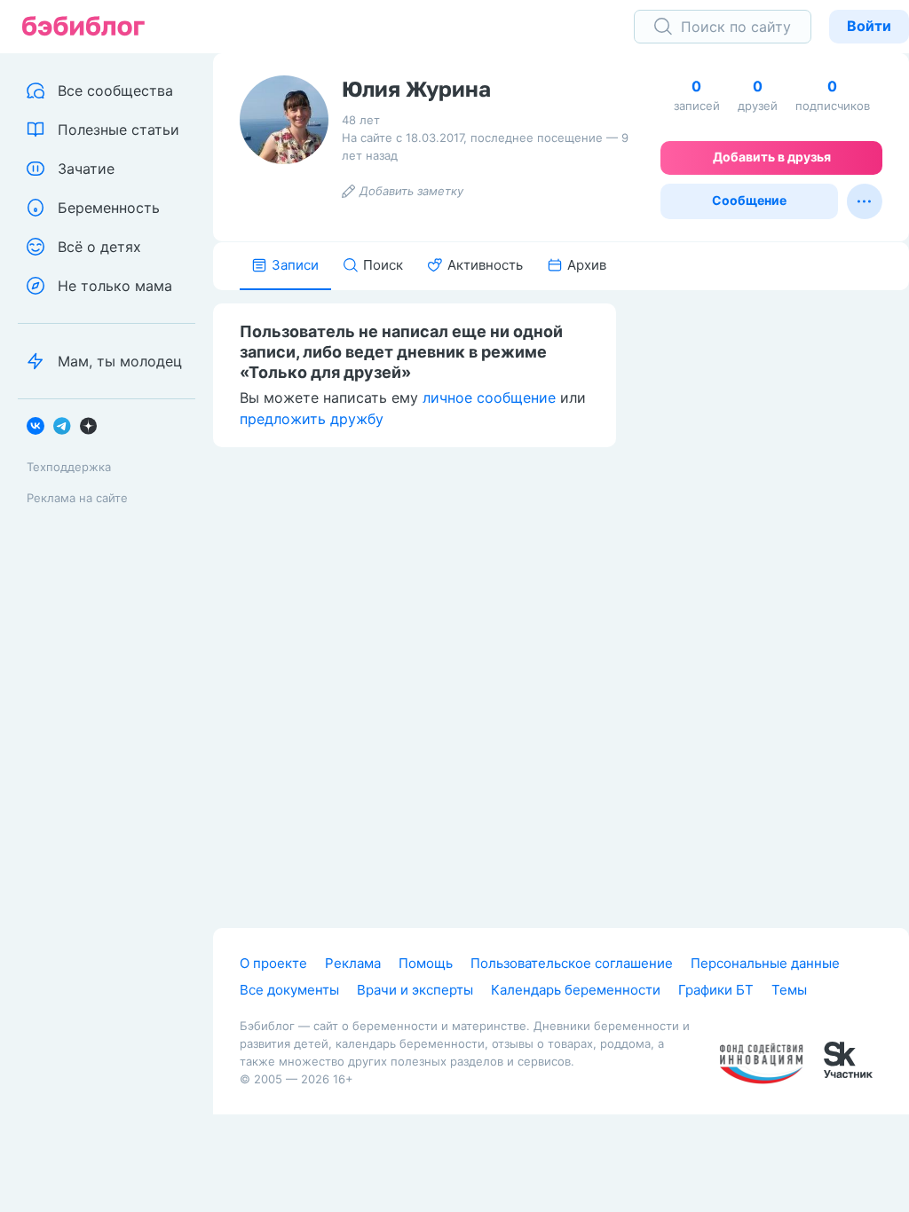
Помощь (426, 963)
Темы (789, 989)
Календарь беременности (575, 989)
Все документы (289, 989)
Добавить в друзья (772, 156)
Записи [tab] (295, 264)
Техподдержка (69, 467)
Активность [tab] (485, 264)
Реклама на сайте (77, 498)
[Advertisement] (776, 565)
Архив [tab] (586, 264)
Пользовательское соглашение (571, 963)
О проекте (273, 963)
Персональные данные (765, 963)
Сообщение (749, 200)
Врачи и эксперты (415, 989)
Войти (869, 26)
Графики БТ (716, 989)
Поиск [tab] (383, 264)
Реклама (353, 963)
